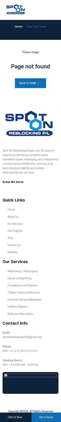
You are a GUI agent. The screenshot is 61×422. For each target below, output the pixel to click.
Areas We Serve (13, 182)
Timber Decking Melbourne (24, 292)
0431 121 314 (11, 350)
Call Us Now (15, 417)
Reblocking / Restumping (23, 271)
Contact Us (14, 245)
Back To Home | (28, 83)
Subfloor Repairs (17, 306)
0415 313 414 (28, 350)
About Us (13, 216)
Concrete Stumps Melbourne (25, 299)
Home (18, 26)
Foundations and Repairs (22, 285)
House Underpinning (20, 278)
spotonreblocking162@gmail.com (22, 337)
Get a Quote (46, 417)
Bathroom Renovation (20, 313)
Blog (10, 238)
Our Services (15, 223)
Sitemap (12, 252)
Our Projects (15, 231)
